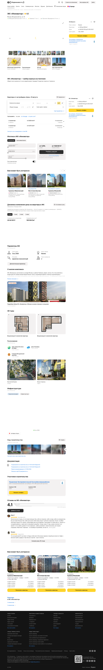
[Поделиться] (91, 22)
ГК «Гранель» (10, 574)
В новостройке (32, 623)
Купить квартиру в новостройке (36, 641)
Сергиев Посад (56, 617)
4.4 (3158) (56, 577)
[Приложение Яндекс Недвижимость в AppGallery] (92, 660)
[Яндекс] (93, 667)
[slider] (21, 147)
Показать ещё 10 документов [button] (19, 471)
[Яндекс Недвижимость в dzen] (92, 651)
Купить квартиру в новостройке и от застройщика (40, 643)
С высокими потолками (12, 625)
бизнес (80, 25)
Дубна (54, 625)
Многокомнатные (79, 619)
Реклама (20, 651)
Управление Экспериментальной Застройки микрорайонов (29, 482)
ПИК (38, 574)
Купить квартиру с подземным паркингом (38, 639)
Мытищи (55, 615)
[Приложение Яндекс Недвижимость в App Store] (87, 660)
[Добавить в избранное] (94, 22)
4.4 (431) (86, 577)
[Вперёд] (63, 38)
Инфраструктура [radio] (25, 394)
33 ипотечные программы (54, 155)
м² (32, 107)
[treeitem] (11, 6)
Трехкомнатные (78, 617)
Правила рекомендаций (56, 651)
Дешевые (31, 617)
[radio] (59, 103)
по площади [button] (24, 116)
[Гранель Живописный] (16, 180)
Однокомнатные (79, 621)
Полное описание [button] (12, 279)
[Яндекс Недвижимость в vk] (90, 651)
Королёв (55, 621)
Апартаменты (32, 615)
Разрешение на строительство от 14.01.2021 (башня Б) (25, 464)
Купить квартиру (33, 633)
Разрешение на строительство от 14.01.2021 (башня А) (25, 467)
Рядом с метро (10, 619)
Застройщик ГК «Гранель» (14, 188)
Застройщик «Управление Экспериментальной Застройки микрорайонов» (77, 41)
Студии (77, 623)
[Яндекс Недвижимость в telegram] (95, 651)
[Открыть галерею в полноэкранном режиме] (63, 23)
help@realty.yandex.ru (35, 661)
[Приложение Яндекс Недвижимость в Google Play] (90, 660)
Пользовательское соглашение (42, 651)
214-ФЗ (9, 615)
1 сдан (70, 44)
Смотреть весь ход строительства (16, 456)
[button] (62, 2)
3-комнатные (10, 605)
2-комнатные (10, 602)
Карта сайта (72, 651)
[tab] (11, 140)
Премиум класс (32, 619)
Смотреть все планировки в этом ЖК (17, 131)
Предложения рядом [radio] (13, 394)
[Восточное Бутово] (36, 180)
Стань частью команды (28, 651)
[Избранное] (59, 2)
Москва (9, 17)
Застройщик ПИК (32, 188)
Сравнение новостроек (12, 633)
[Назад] (10, 38)
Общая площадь (14, 107)
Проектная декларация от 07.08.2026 (21, 469)
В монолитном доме (12, 617)
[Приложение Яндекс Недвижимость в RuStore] (94, 660)
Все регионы (10, 639)
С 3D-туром (10, 623)
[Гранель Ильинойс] (56, 180)
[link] (93, 2)
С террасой (31, 621)
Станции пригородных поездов (14, 635)
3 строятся (74, 44)
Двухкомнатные (79, 615)
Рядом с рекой (10, 621)
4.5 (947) (27, 577)
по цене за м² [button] (32, 116)
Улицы (8, 637)
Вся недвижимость (11, 651)
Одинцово (55, 619)
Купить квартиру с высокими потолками (38, 635)
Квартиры (10, 597)
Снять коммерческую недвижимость (37, 637)
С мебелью (31, 625)
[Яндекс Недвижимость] (16, 2)
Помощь (66, 651)
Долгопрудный (56, 623)
